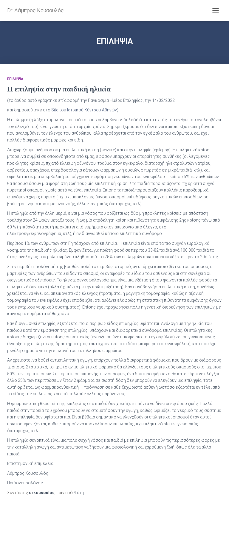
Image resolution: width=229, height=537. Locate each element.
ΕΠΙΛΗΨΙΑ (15, 79)
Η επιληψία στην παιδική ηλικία (59, 89)
